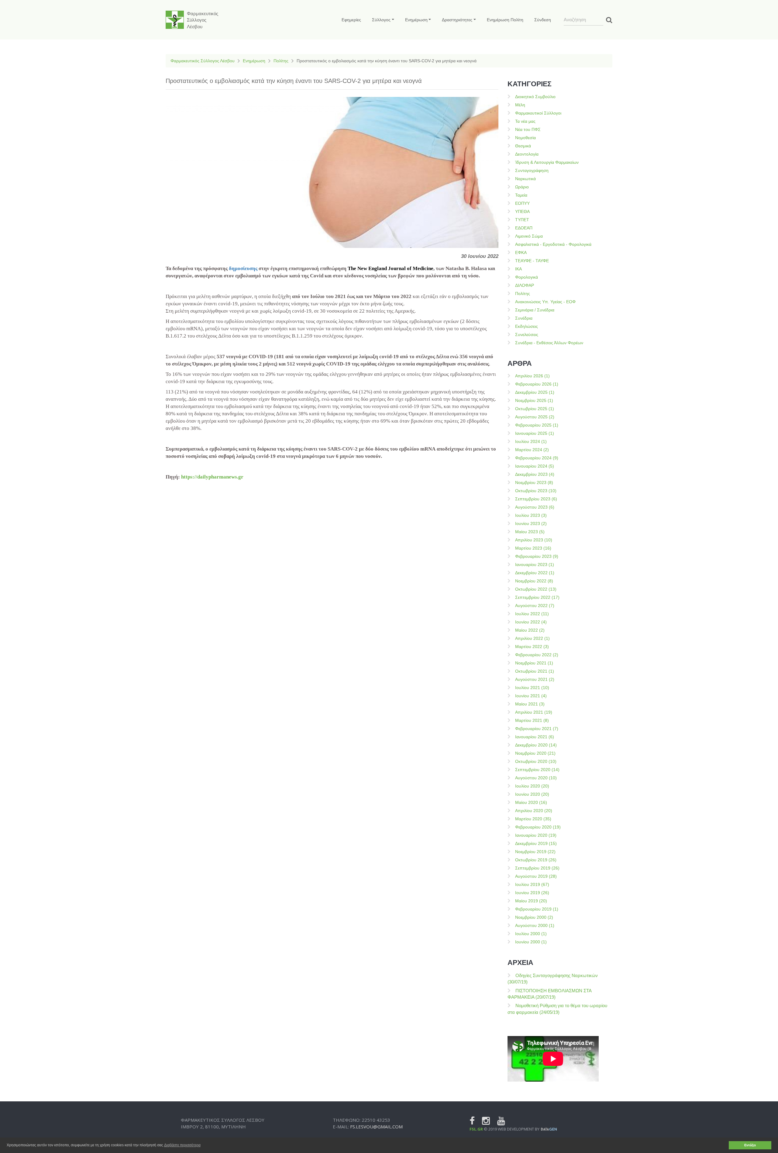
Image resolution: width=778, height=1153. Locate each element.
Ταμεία (521, 195)
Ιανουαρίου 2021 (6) (534, 736)
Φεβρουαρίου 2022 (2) (536, 654)
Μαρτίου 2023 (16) (533, 548)
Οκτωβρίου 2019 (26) (535, 859)
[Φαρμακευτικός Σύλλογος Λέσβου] (175, 19)
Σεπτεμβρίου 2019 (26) (537, 868)
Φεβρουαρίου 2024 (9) (536, 457)
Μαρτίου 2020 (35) (533, 818)
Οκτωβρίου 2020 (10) (535, 761)
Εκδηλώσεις (526, 326)
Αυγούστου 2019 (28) (536, 876)
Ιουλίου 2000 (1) (531, 933)
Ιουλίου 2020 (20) (532, 786)
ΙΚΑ (518, 268)
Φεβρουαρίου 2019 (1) (536, 909)
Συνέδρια (523, 318)
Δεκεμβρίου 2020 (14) (536, 745)
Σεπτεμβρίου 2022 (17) (537, 597)
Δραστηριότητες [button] (457, 19)
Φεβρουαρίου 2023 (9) (536, 556)
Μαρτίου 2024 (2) (532, 449)
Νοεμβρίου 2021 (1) (534, 663)
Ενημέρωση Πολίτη (505, 19)
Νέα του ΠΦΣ (528, 129)
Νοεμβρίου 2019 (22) (535, 851)
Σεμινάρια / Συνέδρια (534, 309)
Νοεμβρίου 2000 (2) (534, 917)
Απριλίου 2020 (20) (533, 810)
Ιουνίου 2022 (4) (531, 621)
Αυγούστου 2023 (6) (534, 507)
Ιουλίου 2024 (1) (531, 441)
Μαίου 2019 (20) (531, 900)
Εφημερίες (351, 19)
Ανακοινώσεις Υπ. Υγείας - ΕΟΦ (545, 301)
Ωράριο (522, 186)
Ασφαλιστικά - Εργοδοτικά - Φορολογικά (553, 244)
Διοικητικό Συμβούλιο (535, 96)
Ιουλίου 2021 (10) (532, 687)
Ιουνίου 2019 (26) (532, 892)
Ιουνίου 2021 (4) (531, 695)
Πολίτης (281, 60)
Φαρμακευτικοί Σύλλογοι (538, 113)
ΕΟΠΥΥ (522, 203)
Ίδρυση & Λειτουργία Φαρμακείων (547, 162)
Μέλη (520, 104)
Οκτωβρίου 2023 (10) (535, 490)
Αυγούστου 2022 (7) (534, 605)
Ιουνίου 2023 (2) (531, 523)
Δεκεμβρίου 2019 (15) (536, 843)
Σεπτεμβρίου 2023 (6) (536, 498)
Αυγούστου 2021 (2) (534, 679)
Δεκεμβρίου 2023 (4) (534, 474)
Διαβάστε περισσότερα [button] (182, 1145)
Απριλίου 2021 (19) (533, 712)
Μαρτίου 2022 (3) (532, 646)
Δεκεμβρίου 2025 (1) (534, 392)
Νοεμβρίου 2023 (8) (534, 482)
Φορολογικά (526, 277)
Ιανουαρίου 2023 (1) (534, 564)
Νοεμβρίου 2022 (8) (534, 580)
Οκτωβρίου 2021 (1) (534, 671)
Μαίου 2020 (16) (531, 802)
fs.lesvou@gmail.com (376, 1127)
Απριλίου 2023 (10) (533, 539)
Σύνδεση (542, 19)
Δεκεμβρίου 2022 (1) (534, 572)
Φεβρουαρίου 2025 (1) (536, 425)
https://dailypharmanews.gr (212, 477)
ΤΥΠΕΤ (522, 219)
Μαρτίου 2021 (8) (532, 720)
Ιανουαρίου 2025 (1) (534, 433)
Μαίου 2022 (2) (530, 630)
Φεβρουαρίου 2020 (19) (538, 827)
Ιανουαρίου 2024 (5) (534, 466)
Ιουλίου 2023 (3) (531, 515)
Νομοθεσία (525, 137)
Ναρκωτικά (525, 178)
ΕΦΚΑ (521, 252)
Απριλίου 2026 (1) (532, 375)
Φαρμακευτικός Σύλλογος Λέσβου (202, 60)
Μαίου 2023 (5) (530, 531)
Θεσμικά (523, 145)
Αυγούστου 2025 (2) (534, 416)
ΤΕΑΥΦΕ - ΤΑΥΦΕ (532, 260)
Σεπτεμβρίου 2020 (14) (537, 769)
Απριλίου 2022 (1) (532, 638)
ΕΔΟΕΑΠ (523, 227)
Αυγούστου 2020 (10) (536, 777)
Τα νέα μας (525, 121)
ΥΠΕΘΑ (522, 211)
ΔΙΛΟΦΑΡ (524, 285)
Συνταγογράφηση (532, 170)
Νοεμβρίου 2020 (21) (535, 753)
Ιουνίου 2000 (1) (531, 941)
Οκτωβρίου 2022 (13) (535, 589)
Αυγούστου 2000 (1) (534, 925)
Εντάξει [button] (750, 1145)
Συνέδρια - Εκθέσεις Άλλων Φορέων (549, 342)
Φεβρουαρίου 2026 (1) (536, 384)
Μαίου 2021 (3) (530, 704)
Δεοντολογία (527, 154)
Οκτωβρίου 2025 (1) (534, 408)
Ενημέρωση (254, 60)
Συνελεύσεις (526, 334)
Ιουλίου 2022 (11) (532, 613)
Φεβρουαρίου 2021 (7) (536, 728)
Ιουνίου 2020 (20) (532, 794)
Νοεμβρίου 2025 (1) (534, 400)
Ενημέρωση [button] (416, 19)
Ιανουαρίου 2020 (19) (535, 835)
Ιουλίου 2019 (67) (532, 884)
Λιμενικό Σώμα (529, 236)
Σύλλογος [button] (381, 19)
